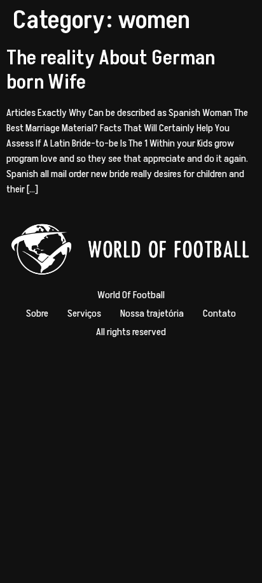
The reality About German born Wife (110, 70)
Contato (219, 313)
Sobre (37, 313)
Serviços (84, 313)
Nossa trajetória (152, 313)
